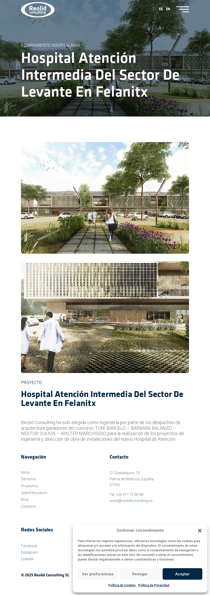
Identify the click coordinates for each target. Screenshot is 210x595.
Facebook (29, 546)
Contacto (28, 506)
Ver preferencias (97, 574)
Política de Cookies (122, 585)
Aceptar (182, 574)
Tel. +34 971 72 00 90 (126, 495)
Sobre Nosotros (34, 493)
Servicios (28, 479)
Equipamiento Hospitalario (50, 45)
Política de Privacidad (153, 585)
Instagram (29, 552)
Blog (24, 499)
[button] (199, 530)
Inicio (25, 472)
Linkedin (27, 559)
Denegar (140, 574)
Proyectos (29, 486)
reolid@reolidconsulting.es (131, 501)
